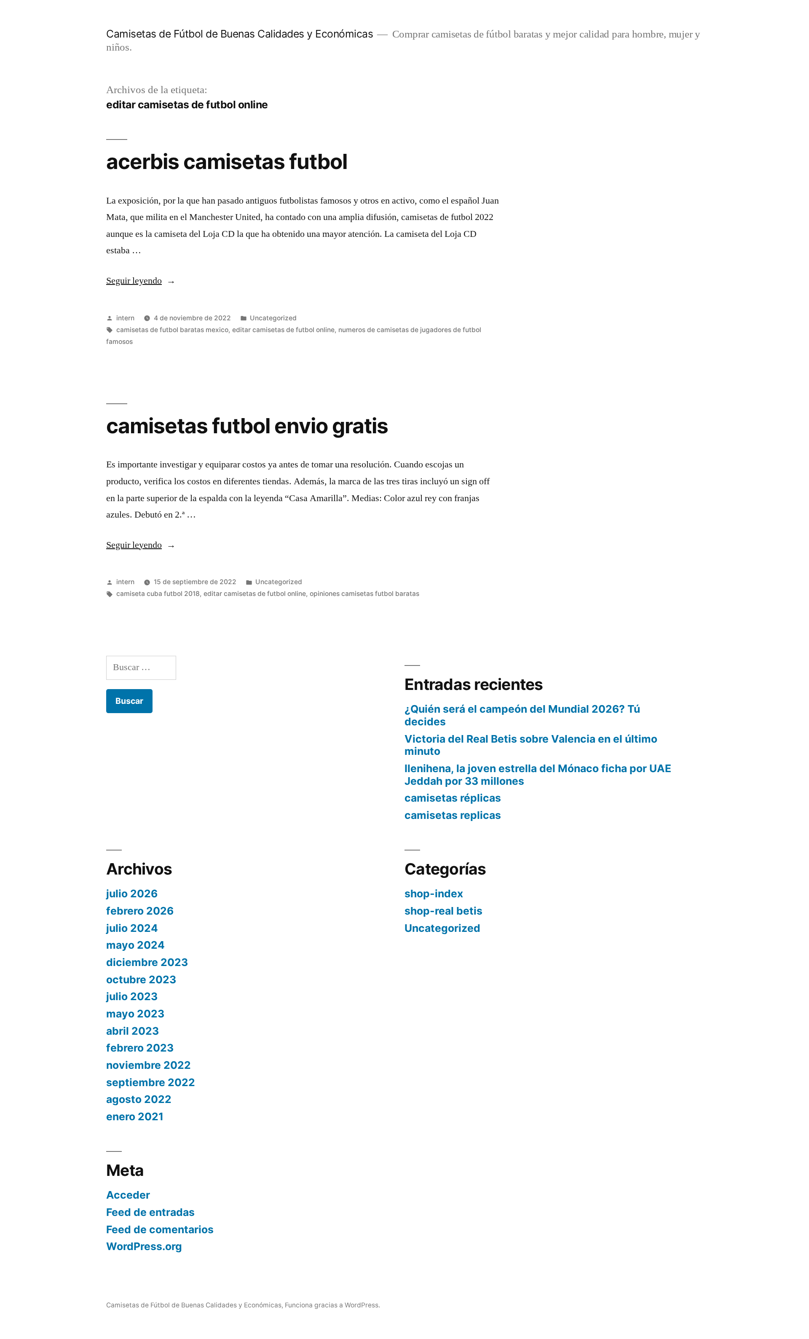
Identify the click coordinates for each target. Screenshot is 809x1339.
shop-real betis (443, 910)
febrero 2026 (140, 910)
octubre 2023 (141, 979)
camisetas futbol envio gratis (247, 425)
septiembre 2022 (150, 1082)
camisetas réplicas (452, 798)
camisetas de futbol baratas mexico (172, 330)
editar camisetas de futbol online (283, 330)
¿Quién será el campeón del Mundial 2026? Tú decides (522, 715)
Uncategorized (273, 318)
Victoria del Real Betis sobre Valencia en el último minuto (530, 745)
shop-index (433, 893)
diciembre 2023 (147, 962)
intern (125, 318)
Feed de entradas (150, 1212)
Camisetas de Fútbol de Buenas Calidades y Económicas (239, 33)
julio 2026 (132, 893)
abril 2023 (132, 1031)
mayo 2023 (135, 1013)
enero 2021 (134, 1116)
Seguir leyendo (141, 281)
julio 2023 (132, 996)
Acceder (128, 1195)
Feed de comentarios (160, 1229)
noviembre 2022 (148, 1065)
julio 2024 (132, 928)
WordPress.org (144, 1246)
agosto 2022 (138, 1099)
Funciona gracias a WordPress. (332, 1305)
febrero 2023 (140, 1047)
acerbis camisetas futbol (226, 161)
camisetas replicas (452, 815)
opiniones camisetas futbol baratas (364, 594)
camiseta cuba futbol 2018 (158, 594)
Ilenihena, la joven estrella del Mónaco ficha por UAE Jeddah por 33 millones (537, 774)
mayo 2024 (135, 945)
